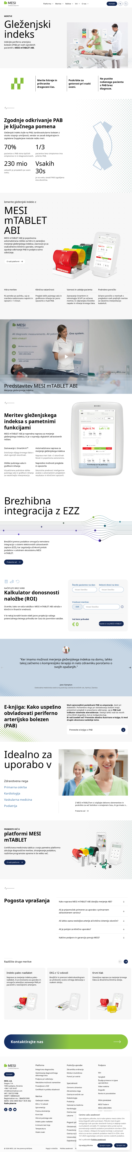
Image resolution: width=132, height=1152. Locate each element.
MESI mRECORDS (105, 1108)
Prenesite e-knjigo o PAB (81, 729)
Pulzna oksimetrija (42, 1111)
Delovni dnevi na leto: (109, 585)
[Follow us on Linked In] (10, 1109)
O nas (84, 4)
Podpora (102, 1065)
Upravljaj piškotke (86, 1145)
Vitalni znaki (40, 1132)
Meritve (58, 4)
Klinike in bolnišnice (74, 1073)
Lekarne (70, 1115)
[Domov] (11, 3)
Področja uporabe (74, 1065)
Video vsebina (103, 1086)
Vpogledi (101, 1077)
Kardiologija (12, 793)
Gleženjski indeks (42, 1100)
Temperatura (40, 1128)
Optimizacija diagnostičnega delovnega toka (46, 1074)
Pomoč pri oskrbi (73, 1076)
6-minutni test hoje (42, 1125)
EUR (77, 607)
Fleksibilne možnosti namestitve (47, 1082)
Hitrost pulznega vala (43, 1118)
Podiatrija (10, 806)
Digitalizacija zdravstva (76, 1140)
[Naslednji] (130, 668)
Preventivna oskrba (74, 1130)
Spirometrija (40, 1107)
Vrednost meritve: (80, 602)
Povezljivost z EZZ (42, 1086)
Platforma (47, 4)
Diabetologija (72, 1098)
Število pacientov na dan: (83, 585)
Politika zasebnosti (66, 1148)
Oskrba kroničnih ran (75, 1094)
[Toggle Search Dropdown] (126, 4)
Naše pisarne (10, 1103)
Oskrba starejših (73, 1112)
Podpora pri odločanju (44, 1079)
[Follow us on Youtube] (14, 1109)
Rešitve (68, 4)
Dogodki (101, 1090)
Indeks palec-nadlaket (19, 972)
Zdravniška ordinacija (75, 1069)
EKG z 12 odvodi (59, 972)
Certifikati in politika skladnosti (47, 1089)
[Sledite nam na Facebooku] (5, 1109)
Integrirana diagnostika (44, 1069)
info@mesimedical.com (13, 1091)
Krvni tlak (97, 972)
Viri (76, 4)
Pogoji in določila (52, 1148)
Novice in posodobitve (107, 1093)
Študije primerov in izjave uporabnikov (108, 1081)
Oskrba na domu (73, 1133)
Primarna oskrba (15, 787)
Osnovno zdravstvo (74, 1087)
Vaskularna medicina (18, 799)
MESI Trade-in (103, 1104)
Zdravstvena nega (16, 781)
